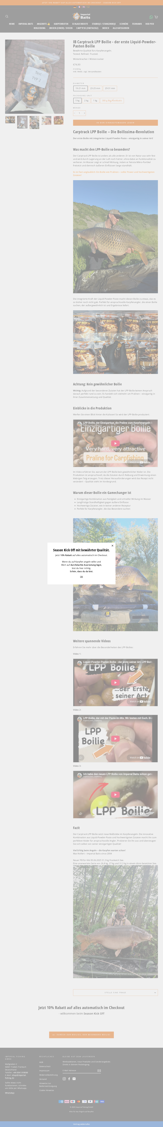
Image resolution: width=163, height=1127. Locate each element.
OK (81, 576)
